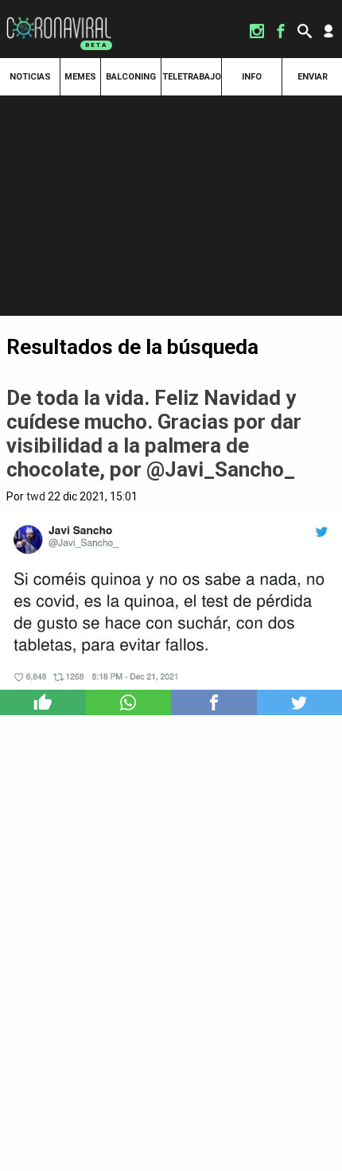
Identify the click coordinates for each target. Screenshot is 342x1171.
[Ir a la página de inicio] (58, 17)
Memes (80, 77)
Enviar (312, 77)
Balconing (131, 77)
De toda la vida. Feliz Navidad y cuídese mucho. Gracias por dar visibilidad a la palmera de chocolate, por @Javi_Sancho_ (153, 433)
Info (252, 77)
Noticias (30, 77)
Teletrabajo (191, 77)
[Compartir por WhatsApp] (129, 702)
